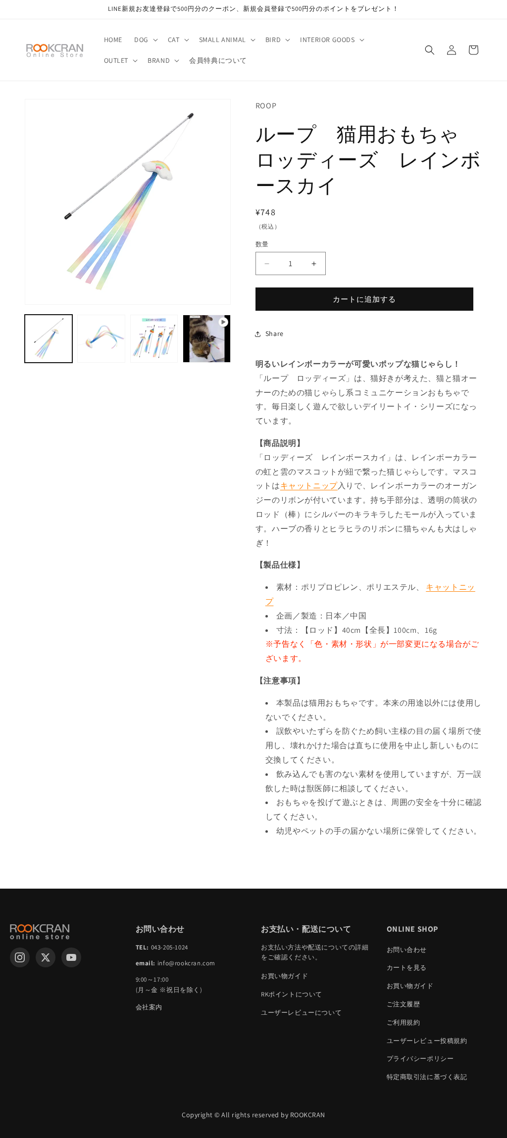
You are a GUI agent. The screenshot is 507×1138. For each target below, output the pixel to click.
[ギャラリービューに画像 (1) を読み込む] (48, 338)
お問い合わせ (407, 950)
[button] (145, 39)
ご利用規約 (403, 1022)
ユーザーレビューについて (301, 1012)
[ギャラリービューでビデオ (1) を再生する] (206, 338)
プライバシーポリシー (420, 1058)
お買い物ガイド (284, 976)
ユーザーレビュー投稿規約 (427, 1041)
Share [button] (274, 333)
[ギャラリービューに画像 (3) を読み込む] (154, 338)
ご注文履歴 (403, 1004)
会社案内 (149, 1007)
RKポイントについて (291, 994)
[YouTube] (71, 957)
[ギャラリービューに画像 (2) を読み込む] (101, 338)
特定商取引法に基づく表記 (427, 1077)
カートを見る (407, 967)
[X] (45, 957)
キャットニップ (309, 485)
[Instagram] (20, 957)
